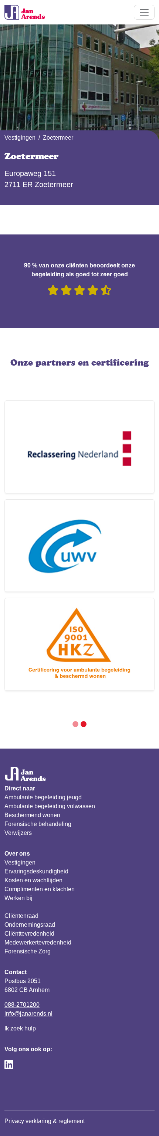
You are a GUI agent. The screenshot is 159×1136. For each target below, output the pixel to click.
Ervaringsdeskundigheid (36, 871)
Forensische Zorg (27, 951)
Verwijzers (18, 833)
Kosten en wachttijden (33, 880)
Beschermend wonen (32, 815)
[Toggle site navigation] (144, 12)
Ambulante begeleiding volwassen (49, 806)
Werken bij (18, 898)
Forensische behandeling (37, 824)
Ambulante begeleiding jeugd (43, 797)
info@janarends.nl (28, 1013)
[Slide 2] (84, 724)
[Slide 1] (75, 724)
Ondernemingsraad (29, 925)
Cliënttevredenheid (29, 933)
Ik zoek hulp (20, 1028)
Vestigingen (19, 137)
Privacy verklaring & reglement (44, 1121)
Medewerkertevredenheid (37, 942)
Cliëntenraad (21, 916)
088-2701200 (22, 1005)
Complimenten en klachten (39, 889)
